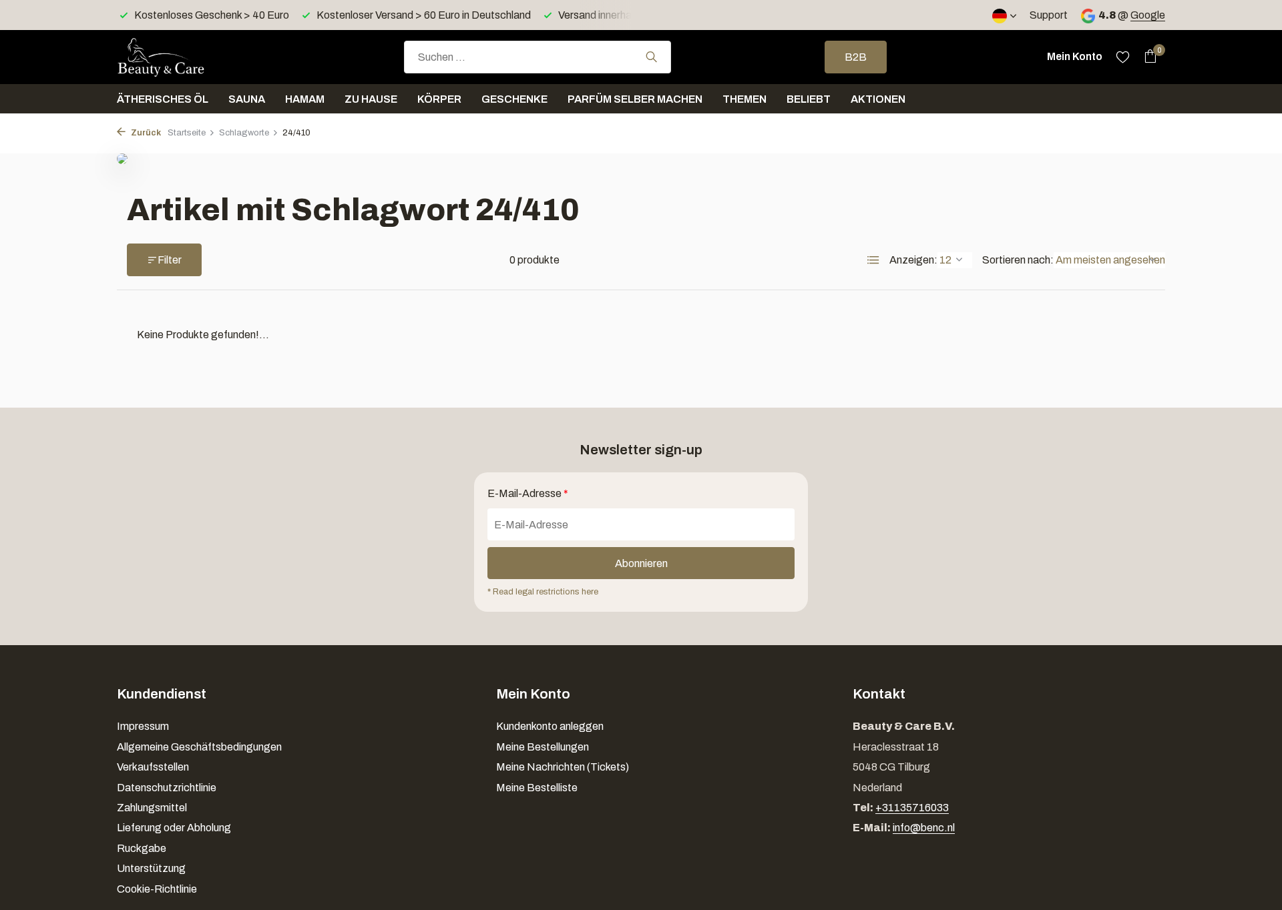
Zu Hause (371, 99)
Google (1147, 15)
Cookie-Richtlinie (157, 889)
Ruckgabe (141, 848)
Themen (744, 99)
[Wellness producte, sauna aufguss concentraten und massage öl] (183, 56)
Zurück (145, 132)
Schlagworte (244, 132)
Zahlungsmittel (152, 807)
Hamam (305, 99)
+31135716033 (912, 807)
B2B (856, 57)
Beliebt (809, 99)
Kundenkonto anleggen (550, 726)
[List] (873, 260)
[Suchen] (651, 56)
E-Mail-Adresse (527, 493)
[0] (1146, 57)
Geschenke (514, 99)
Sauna (246, 99)
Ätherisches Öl (162, 99)
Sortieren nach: (1018, 260)
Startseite (187, 132)
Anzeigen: (913, 260)
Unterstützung (151, 868)
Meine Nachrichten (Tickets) (562, 767)
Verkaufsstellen (153, 767)
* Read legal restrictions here (542, 591)
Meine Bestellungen (542, 747)
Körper (439, 99)
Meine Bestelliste (537, 787)
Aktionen (878, 99)
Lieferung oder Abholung (174, 827)
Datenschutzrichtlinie (166, 787)
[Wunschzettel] (1123, 56)
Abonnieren (641, 563)
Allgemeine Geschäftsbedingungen (199, 747)
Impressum (143, 726)
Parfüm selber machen (635, 99)
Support (1049, 15)
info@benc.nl (924, 827)
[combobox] (537, 57)
